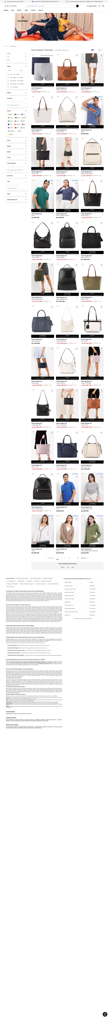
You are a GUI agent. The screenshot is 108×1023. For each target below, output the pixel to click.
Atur (100, 50)
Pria (12, 10)
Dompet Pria (29, 581)
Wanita (6, 10)
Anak (26, 10)
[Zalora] (11, 6)
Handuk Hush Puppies (46, 581)
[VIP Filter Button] (92, 50)
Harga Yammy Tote (69, 605)
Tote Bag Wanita (21, 581)
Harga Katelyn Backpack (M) (71, 611)
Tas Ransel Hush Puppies (12, 583)
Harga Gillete (67, 602)
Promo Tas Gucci (10, 586)
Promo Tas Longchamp (40, 583)
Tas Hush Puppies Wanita (35, 578)
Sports (19, 10)
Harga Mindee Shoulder (70, 608)
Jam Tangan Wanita (11, 581)
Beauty (41, 10)
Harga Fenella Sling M (69, 592)
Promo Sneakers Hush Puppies (26, 583)
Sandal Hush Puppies (48, 578)
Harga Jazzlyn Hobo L (70, 598)
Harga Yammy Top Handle (70, 589)
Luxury (33, 10)
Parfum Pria (36, 581)
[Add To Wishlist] (53, 88)
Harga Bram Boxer (69, 585)
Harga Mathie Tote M (69, 595)
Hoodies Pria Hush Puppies (22, 578)
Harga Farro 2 (68, 615)
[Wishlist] (99, 6)
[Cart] (103, 6)
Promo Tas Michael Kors (53, 583)
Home (6, 46)
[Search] (77, 6)
